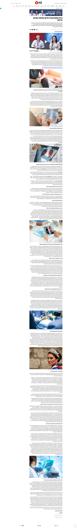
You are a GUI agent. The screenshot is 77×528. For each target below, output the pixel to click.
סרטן (59, 517)
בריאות (61, 8)
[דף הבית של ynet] (38, 4)
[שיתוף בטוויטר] (34, 29)
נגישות (15, 3)
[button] (53, 3)
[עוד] (29, 29)
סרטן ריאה (57, 8)
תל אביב (55, 3)
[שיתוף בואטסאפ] (37, 29)
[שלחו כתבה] (32, 29)
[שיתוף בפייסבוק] (36, 29)
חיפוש (19, 3)
